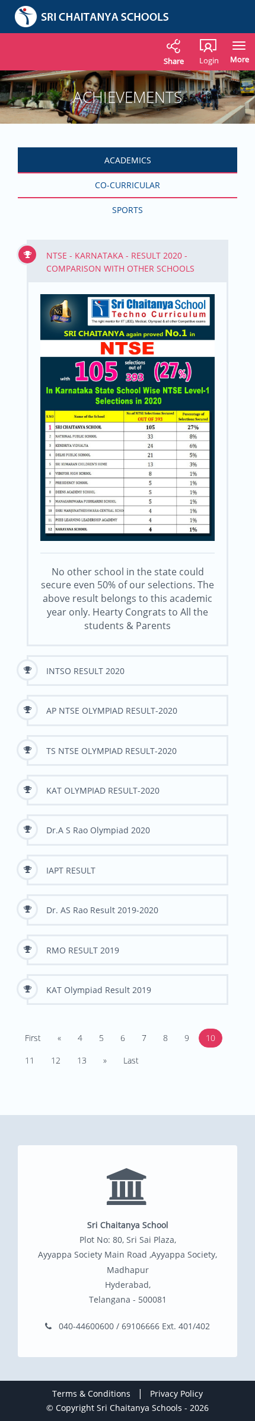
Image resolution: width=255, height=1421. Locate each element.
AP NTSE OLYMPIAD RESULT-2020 (111, 710)
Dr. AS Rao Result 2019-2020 (102, 910)
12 (55, 1060)
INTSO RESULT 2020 (85, 670)
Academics (127, 160)
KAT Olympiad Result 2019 (98, 989)
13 (82, 1060)
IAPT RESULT (70, 870)
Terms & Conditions (91, 1393)
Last (131, 1060)
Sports (127, 209)
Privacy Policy (176, 1393)
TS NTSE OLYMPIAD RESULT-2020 (111, 750)
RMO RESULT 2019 (82, 950)
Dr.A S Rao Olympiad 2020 (98, 830)
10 (210, 1037)
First (33, 1037)
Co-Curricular (127, 185)
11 (29, 1060)
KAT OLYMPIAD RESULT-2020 (103, 790)
